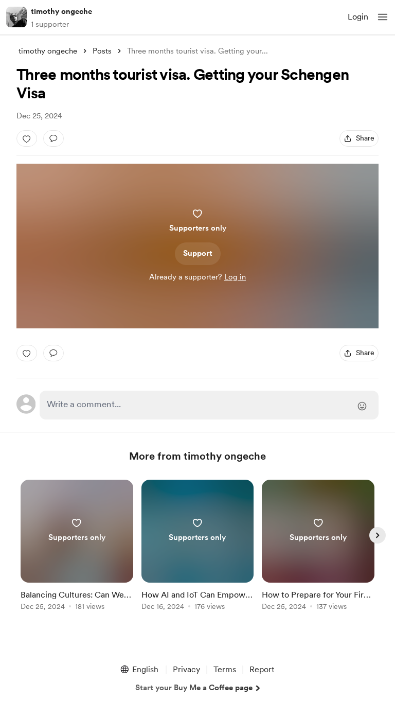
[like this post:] (26, 138)
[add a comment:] (53, 138)
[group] (77, 551)
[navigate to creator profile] (16, 17)
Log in (235, 277)
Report (261, 669)
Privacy (186, 669)
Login (358, 17)
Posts (102, 51)
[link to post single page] (77, 547)
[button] (382, 17)
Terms (224, 669)
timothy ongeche (61, 11)
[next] (377, 535)
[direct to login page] (209, 405)
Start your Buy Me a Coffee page (194, 687)
